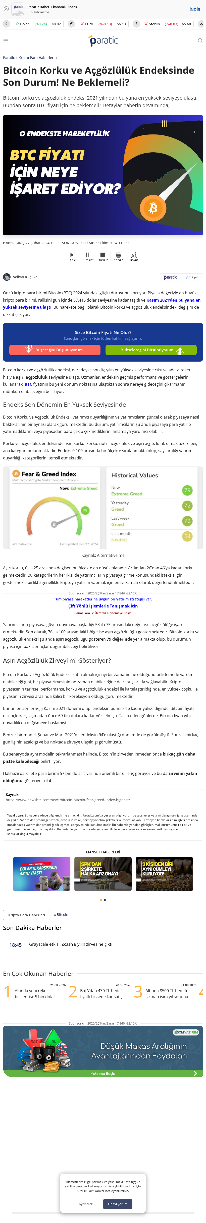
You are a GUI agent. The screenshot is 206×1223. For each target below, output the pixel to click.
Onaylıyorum (117, 1204)
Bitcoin (61, 914)
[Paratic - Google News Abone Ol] (181, 279)
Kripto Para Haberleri (37, 57)
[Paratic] (103, 41)
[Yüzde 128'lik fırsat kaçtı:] (164, 874)
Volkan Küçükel (25, 277)
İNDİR (195, 9)
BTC (28, 384)
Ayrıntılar (85, 1204)
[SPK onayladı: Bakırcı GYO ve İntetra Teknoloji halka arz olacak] (103, 874)
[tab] (101, 900)
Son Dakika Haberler (32, 927)
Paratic (9, 57)
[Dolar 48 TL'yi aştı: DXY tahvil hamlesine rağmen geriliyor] (41, 874)
